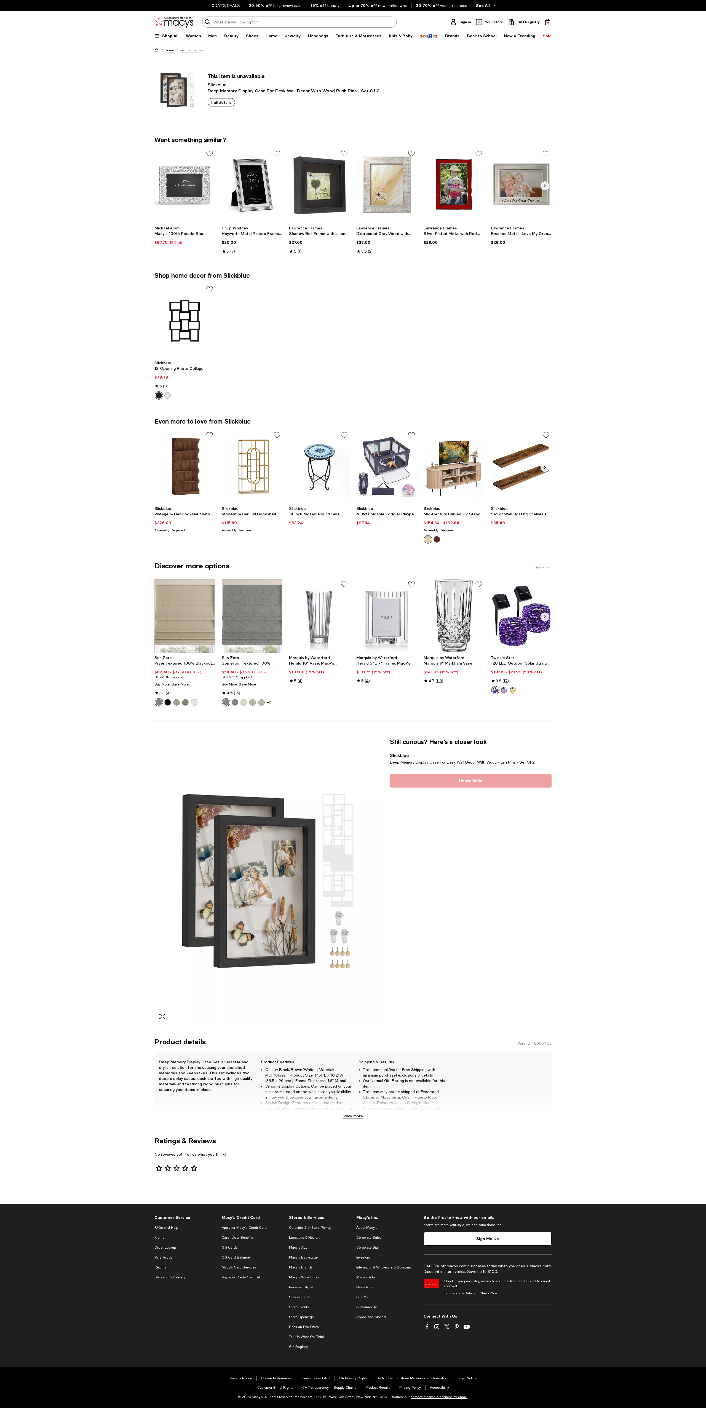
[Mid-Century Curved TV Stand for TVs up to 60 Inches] (454, 467)
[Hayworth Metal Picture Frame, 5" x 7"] (252, 185)
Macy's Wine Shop (304, 1277)
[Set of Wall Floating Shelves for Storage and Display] (521, 467)
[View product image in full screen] (162, 1016)
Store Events (299, 1307)
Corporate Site (367, 1247)
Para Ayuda (163, 1257)
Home (169, 50)
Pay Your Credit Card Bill (241, 1277)
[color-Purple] (495, 690)
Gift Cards (229, 1247)
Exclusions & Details (459, 1293)
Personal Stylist (301, 1287)
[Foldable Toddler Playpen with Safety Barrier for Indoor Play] (386, 467)
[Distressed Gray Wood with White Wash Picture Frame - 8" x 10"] (386, 185)
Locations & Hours (303, 1238)
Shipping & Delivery (169, 1277)
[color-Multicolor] (504, 690)
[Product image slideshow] (268, 881)
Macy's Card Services (239, 1267)
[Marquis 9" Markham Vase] (454, 616)
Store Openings (301, 1317)
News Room (365, 1287)
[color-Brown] (428, 539)
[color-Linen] (243, 702)
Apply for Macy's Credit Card (244, 1228)
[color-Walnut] (437, 539)
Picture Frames (191, 50)
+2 (269, 702)
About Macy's (366, 1228)
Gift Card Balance (236, 1257)
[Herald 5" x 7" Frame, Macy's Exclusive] (386, 616)
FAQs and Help (166, 1228)
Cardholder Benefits (237, 1238)
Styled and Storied (371, 1317)
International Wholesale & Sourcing (383, 1267)
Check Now (489, 1293)
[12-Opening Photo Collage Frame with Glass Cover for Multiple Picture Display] (184, 321)
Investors (363, 1257)
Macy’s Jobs (366, 1277)
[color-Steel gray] (185, 702)
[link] (184, 235)
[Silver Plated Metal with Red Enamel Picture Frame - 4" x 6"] (454, 185)
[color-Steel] (159, 702)
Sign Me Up (487, 1238)
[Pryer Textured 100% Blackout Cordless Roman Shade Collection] (184, 616)
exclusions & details (415, 1075)
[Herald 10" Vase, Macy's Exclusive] (319, 616)
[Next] (545, 185)
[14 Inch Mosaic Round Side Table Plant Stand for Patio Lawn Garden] (319, 467)
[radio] (158, 395)
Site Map (363, 1297)
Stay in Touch (299, 1297)
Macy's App (298, 1247)
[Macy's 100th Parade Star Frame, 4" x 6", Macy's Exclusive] (184, 185)
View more (353, 1115)
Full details (221, 102)
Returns (160, 1267)
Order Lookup (165, 1247)
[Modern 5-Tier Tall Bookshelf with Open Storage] (252, 467)
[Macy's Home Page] (173, 22)
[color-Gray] (226, 702)
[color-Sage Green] (252, 702)
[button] (268, 881)
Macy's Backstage (303, 1257)
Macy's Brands (300, 1267)
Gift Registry (298, 1347)
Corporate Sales (368, 1238)
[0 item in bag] (548, 22)
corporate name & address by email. (439, 1397)
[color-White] (167, 395)
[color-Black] (159, 395)
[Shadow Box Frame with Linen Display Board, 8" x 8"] (319, 185)
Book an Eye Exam (304, 1327)
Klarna (159, 1238)
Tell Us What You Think (307, 1337)
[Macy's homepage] (156, 50)
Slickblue (217, 84)
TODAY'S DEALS (224, 5)
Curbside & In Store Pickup (310, 1228)
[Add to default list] (209, 153)
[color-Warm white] (513, 690)
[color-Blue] (235, 702)
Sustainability (366, 1307)
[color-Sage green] (176, 702)
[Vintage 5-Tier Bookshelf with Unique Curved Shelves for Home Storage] (184, 467)
